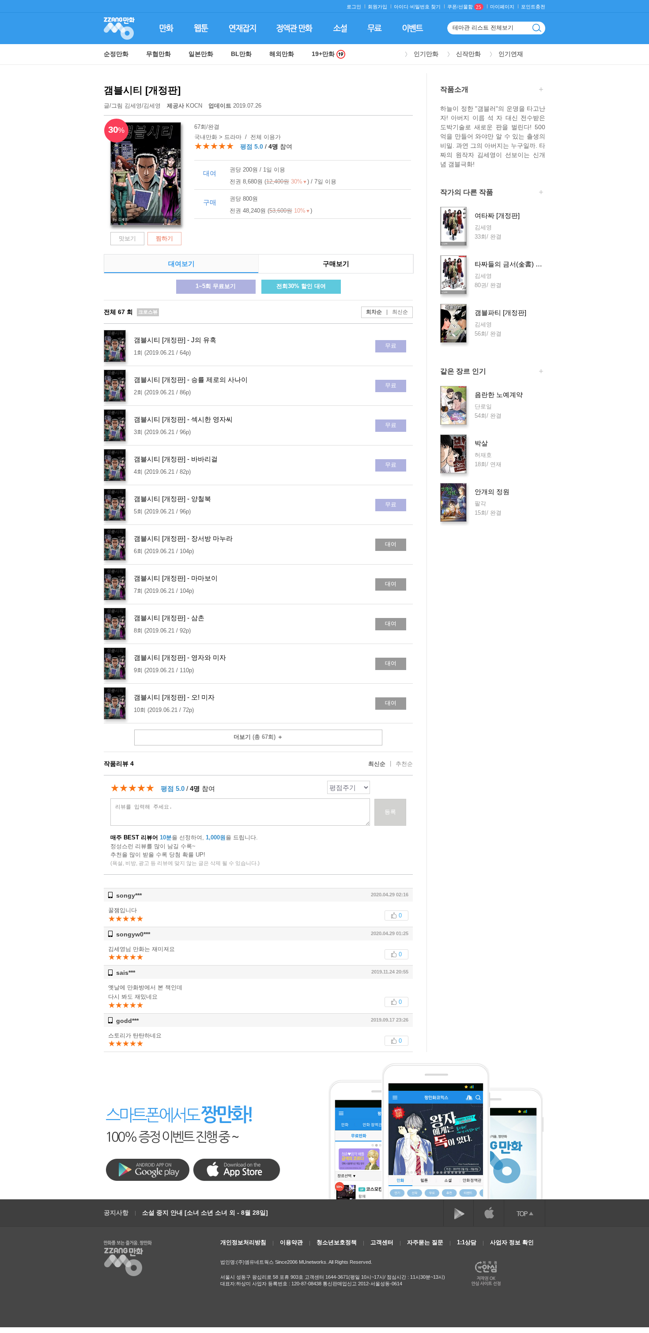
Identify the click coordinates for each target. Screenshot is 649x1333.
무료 (390, 345)
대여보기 (181, 263)
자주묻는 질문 (425, 1242)
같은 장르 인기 (463, 371)
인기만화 (426, 54)
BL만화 (241, 54)
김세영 (133, 105)
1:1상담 (466, 1242)
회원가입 (377, 6)
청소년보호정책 (337, 1242)
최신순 (397, 312)
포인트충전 (533, 6)
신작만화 (468, 54)
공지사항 (116, 1212)
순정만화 (116, 54)
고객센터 (381, 1242)
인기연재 (510, 54)
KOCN (185, 105)
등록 (390, 812)
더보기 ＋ (258, 737)
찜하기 (164, 238)
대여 (390, 544)
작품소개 (454, 89)
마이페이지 (502, 6)
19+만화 (324, 54)
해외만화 (281, 54)
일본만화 (201, 54)
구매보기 (336, 263)
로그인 (354, 6)
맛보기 (127, 238)
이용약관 (291, 1242)
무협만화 (158, 54)
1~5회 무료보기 (216, 286)
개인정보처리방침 (243, 1242)
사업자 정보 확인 (512, 1242)
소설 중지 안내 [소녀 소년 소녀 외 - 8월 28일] (205, 1212)
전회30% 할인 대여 (301, 286)
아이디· (402, 6)
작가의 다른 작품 (466, 192)
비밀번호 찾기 (425, 6)
